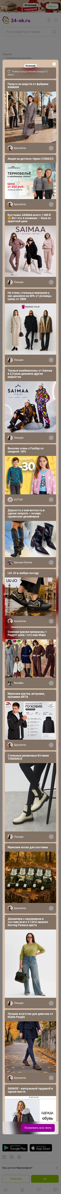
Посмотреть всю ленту (37, 1127)
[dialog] (30, 597)
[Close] (54, 64)
